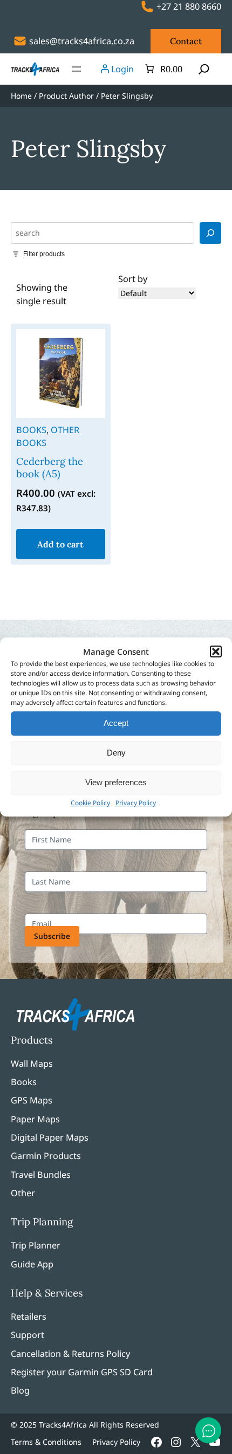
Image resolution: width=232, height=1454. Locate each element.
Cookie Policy (90, 802)
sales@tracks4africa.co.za (81, 41)
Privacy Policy (135, 802)
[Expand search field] (204, 69)
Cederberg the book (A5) (49, 467)
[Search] (210, 233)
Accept (116, 723)
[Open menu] (76, 69)
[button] (215, 651)
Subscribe (52, 936)
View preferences (116, 782)
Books (31, 430)
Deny (116, 752)
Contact (186, 41)
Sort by (132, 279)
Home (21, 96)
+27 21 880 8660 (188, 6)
